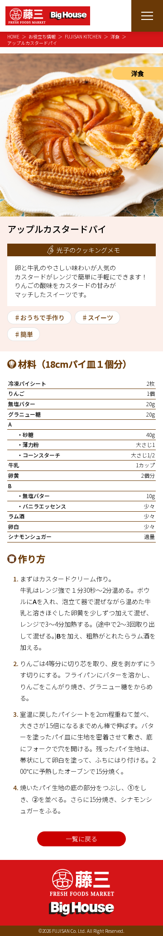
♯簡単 (23, 334)
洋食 (115, 36)
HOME (13, 36)
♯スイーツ (97, 317)
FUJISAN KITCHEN (83, 36)
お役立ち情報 (42, 36)
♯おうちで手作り (39, 317)
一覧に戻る (81, 838)
